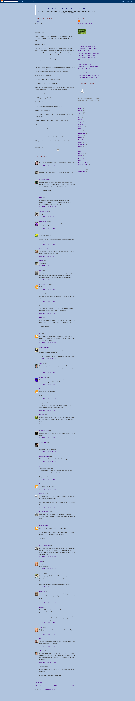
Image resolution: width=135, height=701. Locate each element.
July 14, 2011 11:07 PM (47, 193)
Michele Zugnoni (44, 179)
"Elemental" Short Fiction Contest (87, 46)
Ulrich (80, 155)
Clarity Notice (82, 169)
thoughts (80, 124)
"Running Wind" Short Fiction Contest (88, 57)
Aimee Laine (42, 160)
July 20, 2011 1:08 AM (47, 479)
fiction (80, 110)
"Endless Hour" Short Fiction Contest (88, 66)
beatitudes (81, 153)
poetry (80, 108)
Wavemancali (43, 639)
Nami (79, 160)
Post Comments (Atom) (48, 689)
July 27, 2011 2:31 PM (47, 623)
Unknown (42, 389)
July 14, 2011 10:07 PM (47, 175)
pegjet (41, 197)
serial (79, 115)
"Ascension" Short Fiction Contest (87, 55)
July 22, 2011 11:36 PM (47, 569)
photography (81, 158)
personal (80, 119)
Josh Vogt (39, 26)
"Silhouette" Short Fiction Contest (87, 51)
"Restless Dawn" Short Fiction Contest (88, 62)
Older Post (72, 685)
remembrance (81, 133)
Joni (40, 170)
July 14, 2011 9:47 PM (47, 165)
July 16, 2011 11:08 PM (47, 359)
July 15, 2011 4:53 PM (47, 313)
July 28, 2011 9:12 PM (47, 678)
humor (80, 137)
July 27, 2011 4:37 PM (47, 634)
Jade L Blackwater (44, 233)
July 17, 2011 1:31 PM (47, 372)
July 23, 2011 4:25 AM (47, 587)
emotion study (82, 171)
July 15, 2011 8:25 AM (47, 301)
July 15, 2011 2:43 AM (47, 244)
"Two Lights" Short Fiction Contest (87, 77)
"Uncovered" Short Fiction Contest (87, 48)
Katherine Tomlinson (45, 249)
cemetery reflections (83, 164)
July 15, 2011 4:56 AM (47, 256)
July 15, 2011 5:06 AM (47, 266)
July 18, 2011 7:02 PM (47, 426)
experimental (81, 144)
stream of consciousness (84, 167)
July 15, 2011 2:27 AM (47, 228)
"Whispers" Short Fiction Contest (87, 60)
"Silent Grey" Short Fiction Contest (87, 69)
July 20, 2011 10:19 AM (47, 489)
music (80, 149)
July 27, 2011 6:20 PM (47, 646)
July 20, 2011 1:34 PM (47, 507)
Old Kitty (41, 414)
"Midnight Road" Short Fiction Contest (88, 75)
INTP (79, 151)
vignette (80, 113)
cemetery (80, 126)
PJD (40, 333)
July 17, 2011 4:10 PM (47, 384)
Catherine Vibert (43, 284)
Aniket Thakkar (43, 347)
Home (55, 685)
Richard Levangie (44, 456)
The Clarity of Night (68, 8)
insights (80, 122)
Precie (41, 270)
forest (79, 128)
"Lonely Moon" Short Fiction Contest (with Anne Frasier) (88, 72)
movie (80, 146)
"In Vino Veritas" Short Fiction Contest (88, 53)
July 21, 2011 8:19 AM (47, 541)
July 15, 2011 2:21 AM (47, 216)
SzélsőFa (41, 260)
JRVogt (41, 363)
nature (80, 131)
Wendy (41, 561)
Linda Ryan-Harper (44, 545)
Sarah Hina (42, 493)
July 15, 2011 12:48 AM (47, 207)
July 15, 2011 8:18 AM (47, 289)
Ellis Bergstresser (44, 430)
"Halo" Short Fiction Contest (86, 64)
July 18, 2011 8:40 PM (47, 438)
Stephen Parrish (43, 211)
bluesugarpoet (43, 377)
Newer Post (38, 685)
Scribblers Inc (43, 442)
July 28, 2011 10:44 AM (47, 662)
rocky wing (42, 591)
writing (80, 135)
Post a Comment (39, 682)
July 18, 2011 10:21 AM (47, 398)
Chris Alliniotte (43, 525)
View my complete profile (87, 23)
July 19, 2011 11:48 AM (47, 452)
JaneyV (41, 573)
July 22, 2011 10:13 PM (47, 557)
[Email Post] (58, 150)
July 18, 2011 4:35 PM (47, 410)
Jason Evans (84, 20)
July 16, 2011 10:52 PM (47, 343)
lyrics (79, 117)
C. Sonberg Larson (44, 511)
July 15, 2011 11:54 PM (47, 329)
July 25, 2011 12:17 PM (47, 602)
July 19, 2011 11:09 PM (47, 461)
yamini (41, 466)
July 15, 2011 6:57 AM (47, 280)
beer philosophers (83, 140)
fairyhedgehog (43, 221)
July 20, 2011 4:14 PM (47, 521)
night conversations (83, 162)
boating (80, 142)
